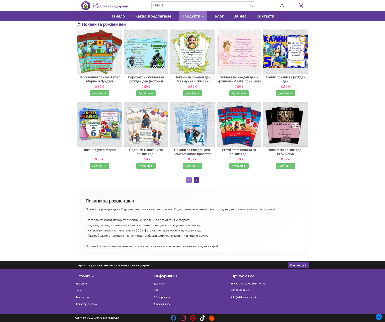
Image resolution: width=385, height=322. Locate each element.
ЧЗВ (156, 290)
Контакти (266, 16)
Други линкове (162, 304)
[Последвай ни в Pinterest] (192, 318)
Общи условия (162, 297)
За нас (240, 16)
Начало (117, 16)
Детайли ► (99, 93)
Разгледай (298, 265)
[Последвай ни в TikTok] (202, 318)
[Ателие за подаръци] (104, 5)
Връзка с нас (83, 297)
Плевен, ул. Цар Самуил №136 (248, 283)
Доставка (159, 283)
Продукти (193, 16)
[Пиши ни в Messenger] (379, 314)
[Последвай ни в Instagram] (183, 318)
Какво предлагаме (153, 16)
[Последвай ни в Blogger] (212, 318)
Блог (219, 16)
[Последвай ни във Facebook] (173, 318)
